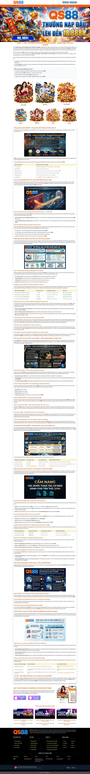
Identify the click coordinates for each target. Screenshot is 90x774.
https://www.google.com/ (17, 53)
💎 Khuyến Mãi (67, 5)
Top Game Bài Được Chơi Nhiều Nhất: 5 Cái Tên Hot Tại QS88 (45, 721)
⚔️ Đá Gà (56, 5)
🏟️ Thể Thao (19, 5)
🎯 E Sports (33, 5)
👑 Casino (39, 5)
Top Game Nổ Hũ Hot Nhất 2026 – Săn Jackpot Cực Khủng (23, 721)
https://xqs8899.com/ (36, 506)
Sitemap (49, 772)
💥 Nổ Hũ (45, 5)
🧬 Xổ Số (61, 5)
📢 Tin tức (74, 5)
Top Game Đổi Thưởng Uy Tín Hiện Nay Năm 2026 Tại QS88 (67, 721)
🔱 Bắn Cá (50, 5)
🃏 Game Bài (26, 5)
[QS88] (18, 2)
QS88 (14, 5)
